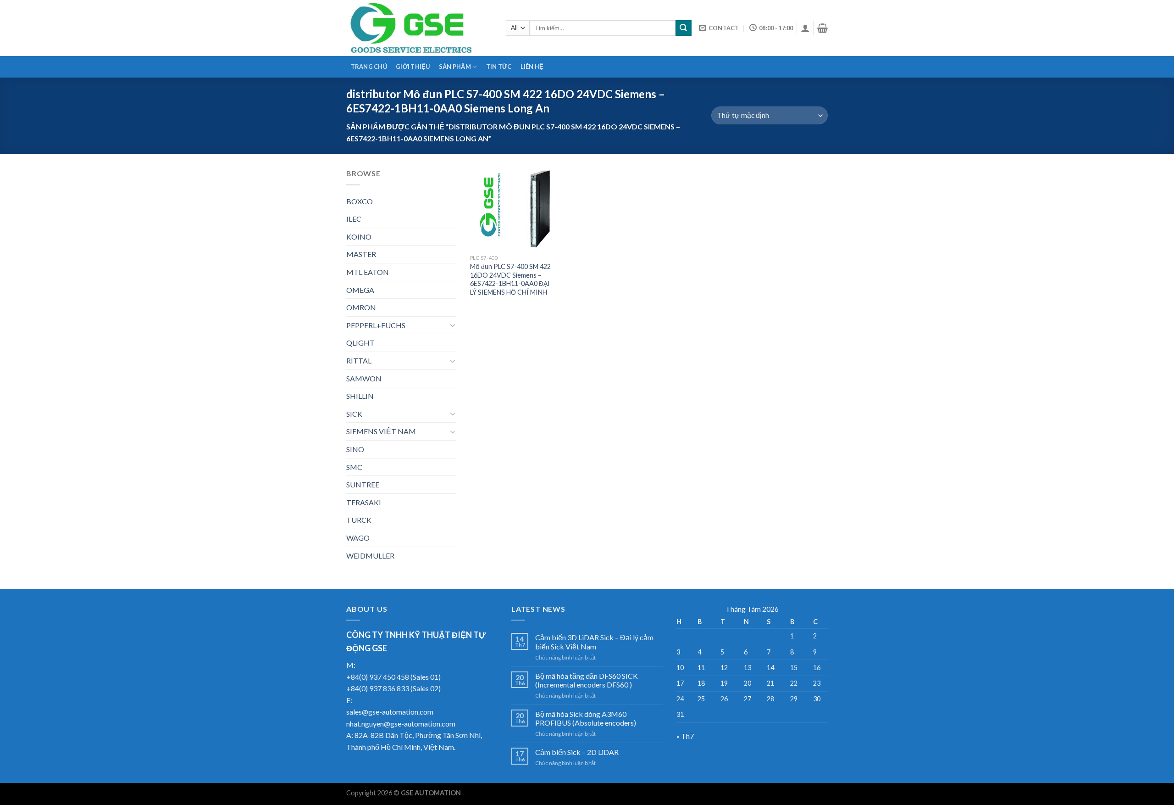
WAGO (358, 537)
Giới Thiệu (413, 66)
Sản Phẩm (455, 66)
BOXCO (359, 201)
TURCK (358, 519)
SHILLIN (360, 395)
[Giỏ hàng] (822, 28)
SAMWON (364, 378)
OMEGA (360, 289)
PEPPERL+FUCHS (375, 325)
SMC (354, 467)
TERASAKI (363, 502)
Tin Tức (499, 66)
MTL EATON (367, 272)
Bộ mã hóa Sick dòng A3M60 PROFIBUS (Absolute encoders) (585, 718)
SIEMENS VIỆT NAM (381, 431)
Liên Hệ (532, 66)
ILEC (353, 218)
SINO (355, 449)
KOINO (358, 236)
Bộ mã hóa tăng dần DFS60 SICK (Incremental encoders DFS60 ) (586, 680)
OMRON (361, 307)
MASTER (361, 254)
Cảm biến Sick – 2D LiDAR (577, 752)
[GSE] (419, 28)
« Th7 (685, 736)
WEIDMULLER (370, 555)
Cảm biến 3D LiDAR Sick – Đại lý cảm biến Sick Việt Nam (594, 641)
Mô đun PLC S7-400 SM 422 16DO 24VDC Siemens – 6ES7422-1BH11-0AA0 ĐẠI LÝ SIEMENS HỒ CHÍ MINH (510, 279)
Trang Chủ (369, 66)
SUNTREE (362, 484)
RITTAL (358, 360)
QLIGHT (360, 342)
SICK (354, 413)
